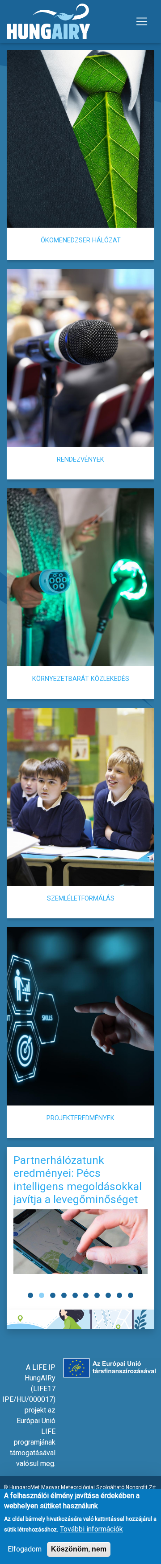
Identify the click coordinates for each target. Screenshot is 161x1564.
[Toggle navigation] (142, 21)
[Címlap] (48, 21)
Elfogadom (25, 1549)
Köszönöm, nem (78, 1549)
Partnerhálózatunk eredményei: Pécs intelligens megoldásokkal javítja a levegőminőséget (77, 1180)
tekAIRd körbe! (80, 1319)
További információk (91, 1529)
